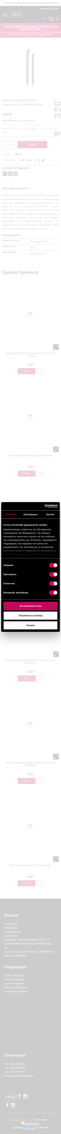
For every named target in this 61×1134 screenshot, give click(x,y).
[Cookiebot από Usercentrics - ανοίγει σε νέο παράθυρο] (45, 506)
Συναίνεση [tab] (10, 514)
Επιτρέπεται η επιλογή (30, 615)
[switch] (53, 574)
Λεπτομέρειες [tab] (30, 514)
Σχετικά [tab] (50, 514)
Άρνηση (30, 625)
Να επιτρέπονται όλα (30, 606)
